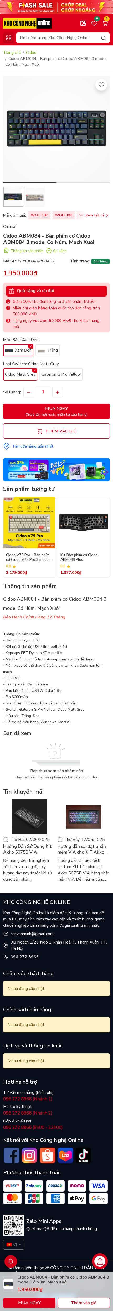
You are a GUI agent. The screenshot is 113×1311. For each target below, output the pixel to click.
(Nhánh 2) (27, 1113)
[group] (56, 129)
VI (15, 1245)
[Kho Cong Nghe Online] (56, 7)
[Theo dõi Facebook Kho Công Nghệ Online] (11, 1155)
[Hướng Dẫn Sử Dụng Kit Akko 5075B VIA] (29, 816)
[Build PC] (56, 469)
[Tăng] (57, 392)
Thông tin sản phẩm (27, 250)
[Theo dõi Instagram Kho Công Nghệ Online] (29, 1155)
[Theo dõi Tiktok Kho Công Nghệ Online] (83, 1155)
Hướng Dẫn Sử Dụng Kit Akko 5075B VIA (27, 849)
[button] (102, 130)
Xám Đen (23, 350)
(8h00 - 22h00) (33, 1128)
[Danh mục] (8, 37)
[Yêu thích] (101, 85)
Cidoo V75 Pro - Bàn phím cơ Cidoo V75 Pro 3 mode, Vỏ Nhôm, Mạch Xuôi (27, 558)
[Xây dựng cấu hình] (83, 23)
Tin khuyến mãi (23, 792)
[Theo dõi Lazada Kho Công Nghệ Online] (65, 1155)
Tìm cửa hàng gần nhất (32, 446)
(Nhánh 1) (27, 1099)
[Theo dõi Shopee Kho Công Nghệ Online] (47, 1155)
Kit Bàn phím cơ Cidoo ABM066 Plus (78, 557)
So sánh (60, 250)
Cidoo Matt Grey (20, 374)
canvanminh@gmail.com (32, 934)
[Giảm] (28, 392)
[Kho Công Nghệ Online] (27, 23)
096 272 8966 (25, 957)
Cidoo (31, 52)
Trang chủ (12, 52)
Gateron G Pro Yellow (61, 374)
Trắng (52, 350)
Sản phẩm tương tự (28, 489)
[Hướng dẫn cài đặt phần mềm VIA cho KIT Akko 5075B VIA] (84, 816)
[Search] (103, 37)
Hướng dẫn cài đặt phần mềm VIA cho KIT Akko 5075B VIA (82, 849)
